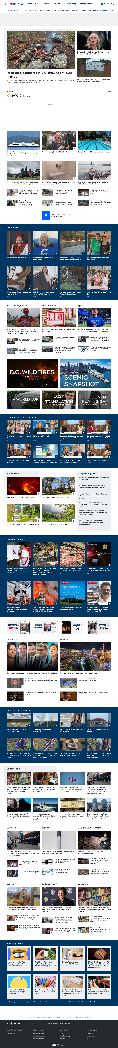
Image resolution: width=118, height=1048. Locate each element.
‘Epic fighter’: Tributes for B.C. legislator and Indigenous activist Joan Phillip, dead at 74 (29, 192)
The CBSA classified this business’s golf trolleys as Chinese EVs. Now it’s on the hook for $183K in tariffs (97, 790)
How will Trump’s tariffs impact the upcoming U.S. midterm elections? (18, 570)
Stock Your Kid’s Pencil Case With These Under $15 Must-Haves (45, 992)
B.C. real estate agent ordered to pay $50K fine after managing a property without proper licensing (65, 349)
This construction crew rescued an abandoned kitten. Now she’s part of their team (100, 929)
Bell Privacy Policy (38, 1033)
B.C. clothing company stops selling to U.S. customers (43, 293)
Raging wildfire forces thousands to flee (21, 497)
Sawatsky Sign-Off (58, 1017)
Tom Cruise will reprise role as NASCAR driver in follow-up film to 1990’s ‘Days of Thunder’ (56, 909)
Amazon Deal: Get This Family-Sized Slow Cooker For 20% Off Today (17, 964)
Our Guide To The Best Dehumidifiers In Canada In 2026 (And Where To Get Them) (72, 993)
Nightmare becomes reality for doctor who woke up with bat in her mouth (18, 816)
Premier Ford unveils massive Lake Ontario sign (71, 608)
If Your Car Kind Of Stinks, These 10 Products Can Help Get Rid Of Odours (98, 992)
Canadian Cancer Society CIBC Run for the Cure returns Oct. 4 (98, 437)
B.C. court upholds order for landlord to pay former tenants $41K (100, 192)
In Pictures (56, 4)
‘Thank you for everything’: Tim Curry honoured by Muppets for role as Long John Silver (65, 930)
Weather (42, 10)
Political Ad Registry (39, 1038)
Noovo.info (90, 1033)
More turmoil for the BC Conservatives (41, 437)
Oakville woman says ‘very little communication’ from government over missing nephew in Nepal (44, 571)
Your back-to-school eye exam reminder (18, 461)
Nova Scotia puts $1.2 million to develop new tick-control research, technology (29, 917)
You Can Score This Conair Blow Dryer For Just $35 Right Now (18, 992)
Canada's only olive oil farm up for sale (56, 524)
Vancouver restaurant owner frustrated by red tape (70, 293)
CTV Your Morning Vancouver (68, 10)
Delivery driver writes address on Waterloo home (72, 730)
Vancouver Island (85, 10)
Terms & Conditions (39, 1036)
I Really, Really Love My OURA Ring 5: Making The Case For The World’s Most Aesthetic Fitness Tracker (99, 965)
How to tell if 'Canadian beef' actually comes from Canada (70, 569)
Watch (46, 4)
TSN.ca (62, 1038)
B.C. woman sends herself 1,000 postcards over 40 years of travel (29, 340)
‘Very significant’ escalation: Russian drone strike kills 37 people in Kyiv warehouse (43, 609)
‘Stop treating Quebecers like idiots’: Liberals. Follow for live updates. (32, 673)
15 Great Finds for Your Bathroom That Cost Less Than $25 (71, 964)
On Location (88, 1017)
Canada (38, 4)
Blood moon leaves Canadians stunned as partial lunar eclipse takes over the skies (29, 927)
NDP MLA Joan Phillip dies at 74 (18, 257)
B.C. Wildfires (51, 10)
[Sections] (5, 4)
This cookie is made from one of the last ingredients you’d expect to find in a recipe (22, 908)
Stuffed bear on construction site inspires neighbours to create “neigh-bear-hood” (28, 350)
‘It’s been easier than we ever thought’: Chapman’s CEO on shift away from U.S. (97, 609)
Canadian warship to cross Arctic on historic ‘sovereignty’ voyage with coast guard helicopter (44, 817)
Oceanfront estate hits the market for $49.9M (23, 524)
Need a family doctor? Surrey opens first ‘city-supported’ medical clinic (59, 183)
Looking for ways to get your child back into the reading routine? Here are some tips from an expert (19, 790)
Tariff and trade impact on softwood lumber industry (70, 461)
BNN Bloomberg (65, 1036)
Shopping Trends (85, 4)
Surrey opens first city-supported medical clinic (19, 293)
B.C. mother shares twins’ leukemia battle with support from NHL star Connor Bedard (100, 338)
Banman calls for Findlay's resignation (43, 258)
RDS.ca (89, 1038)
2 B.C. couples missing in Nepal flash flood (98, 258)
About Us (28, 1017)
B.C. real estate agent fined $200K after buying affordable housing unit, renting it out (98, 816)
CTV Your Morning (69, 4)
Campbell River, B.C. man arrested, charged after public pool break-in (94, 153)
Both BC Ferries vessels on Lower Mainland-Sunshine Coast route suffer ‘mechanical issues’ (23, 154)
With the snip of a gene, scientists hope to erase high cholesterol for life (64, 871)
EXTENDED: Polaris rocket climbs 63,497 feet (16, 730)
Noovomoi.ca (91, 1036)
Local (30, 4)
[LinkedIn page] (19, 1023)
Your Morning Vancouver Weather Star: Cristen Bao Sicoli (45, 461)
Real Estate (103, 10)
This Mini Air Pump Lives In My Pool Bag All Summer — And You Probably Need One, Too (45, 965)
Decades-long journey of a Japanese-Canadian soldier (70, 258)
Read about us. (92, 1002)
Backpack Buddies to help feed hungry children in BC (71, 437)
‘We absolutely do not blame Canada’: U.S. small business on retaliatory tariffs (45, 789)
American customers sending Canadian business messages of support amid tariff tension (72, 789)
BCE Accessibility (12, 1033)
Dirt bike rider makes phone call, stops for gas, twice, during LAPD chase (19, 755)
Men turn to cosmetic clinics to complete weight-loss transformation (65, 861)
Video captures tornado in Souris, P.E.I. (43, 730)
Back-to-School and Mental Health (97, 461)
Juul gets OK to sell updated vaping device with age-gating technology (58, 852)
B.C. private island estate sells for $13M (56, 497)
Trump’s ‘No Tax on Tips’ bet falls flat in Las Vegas (78, 673)
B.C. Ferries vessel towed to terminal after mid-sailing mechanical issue (93, 183)
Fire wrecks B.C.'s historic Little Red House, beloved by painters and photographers (22, 183)
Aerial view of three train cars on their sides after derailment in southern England (45, 755)
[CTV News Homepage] (17, 4)
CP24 (61, 1033)
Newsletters (33, 10)
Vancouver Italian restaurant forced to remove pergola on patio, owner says (64, 192)
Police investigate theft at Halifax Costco (99, 730)
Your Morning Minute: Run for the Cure (99, 293)
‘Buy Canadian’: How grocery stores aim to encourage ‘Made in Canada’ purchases (71, 816)
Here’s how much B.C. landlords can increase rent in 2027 (59, 330)
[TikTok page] (11, 1023)
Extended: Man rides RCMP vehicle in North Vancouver (70, 754)
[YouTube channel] (15, 1023)
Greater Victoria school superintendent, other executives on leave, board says (94, 80)
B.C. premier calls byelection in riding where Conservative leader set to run (93, 53)
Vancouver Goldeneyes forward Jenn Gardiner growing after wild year (100, 348)
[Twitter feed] (8, 1023)
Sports (95, 10)
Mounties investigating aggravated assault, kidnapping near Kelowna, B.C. (100, 202)
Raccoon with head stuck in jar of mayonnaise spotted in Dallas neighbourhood (99, 755)
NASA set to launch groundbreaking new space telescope (17, 609)
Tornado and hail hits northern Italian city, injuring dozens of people (93, 852)
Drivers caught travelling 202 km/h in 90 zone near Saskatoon (98, 569)
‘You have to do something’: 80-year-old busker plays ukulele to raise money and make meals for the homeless (21, 331)
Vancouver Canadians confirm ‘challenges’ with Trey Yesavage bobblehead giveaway (93, 330)
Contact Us (36, 1017)
